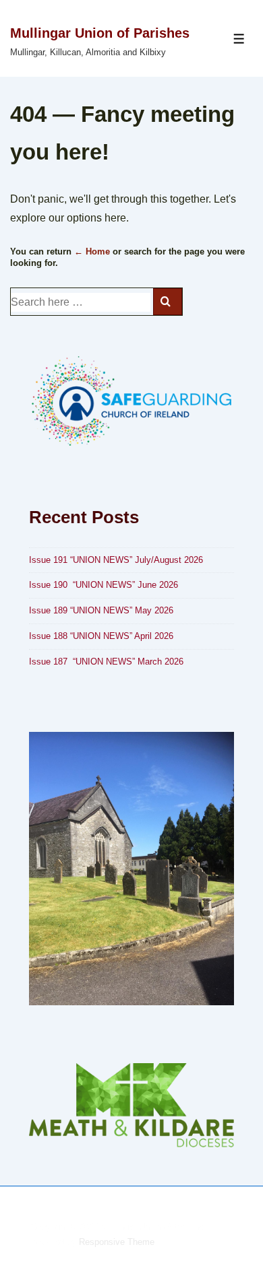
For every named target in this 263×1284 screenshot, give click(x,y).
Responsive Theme (116, 1242)
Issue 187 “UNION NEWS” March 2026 (106, 661)
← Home (92, 251)
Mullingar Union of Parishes (99, 33)
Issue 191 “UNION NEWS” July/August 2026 (116, 560)
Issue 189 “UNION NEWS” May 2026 (102, 610)
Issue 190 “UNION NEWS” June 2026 (103, 585)
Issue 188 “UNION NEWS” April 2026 (101, 636)
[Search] (167, 301)
